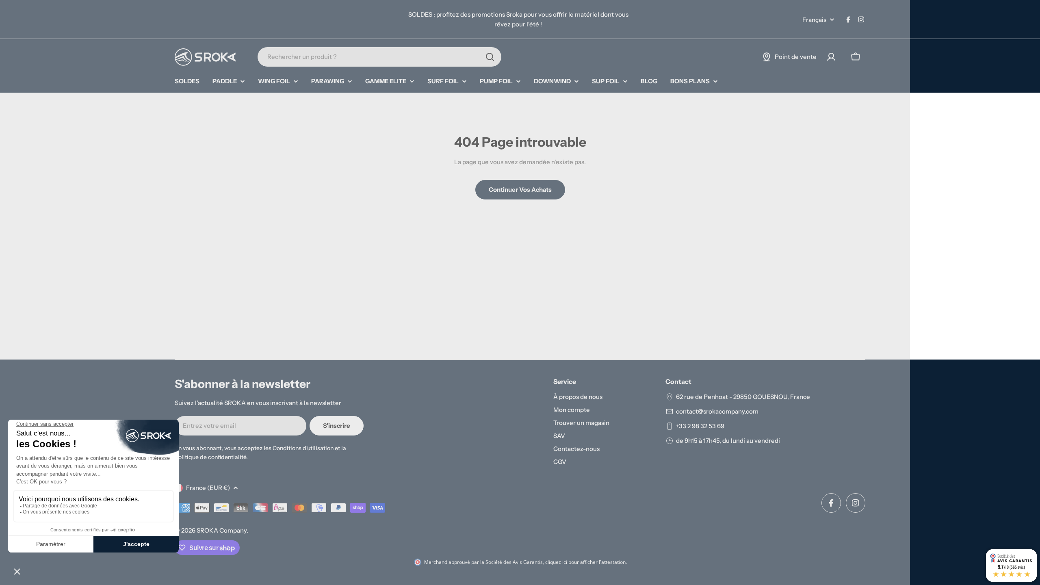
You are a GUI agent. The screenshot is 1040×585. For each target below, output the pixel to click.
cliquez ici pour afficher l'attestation (585, 562)
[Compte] (831, 57)
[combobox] (379, 57)
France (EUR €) (208, 488)
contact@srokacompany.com (717, 411)
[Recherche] (490, 57)
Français (814, 20)
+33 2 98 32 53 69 (700, 426)
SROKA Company (222, 530)
